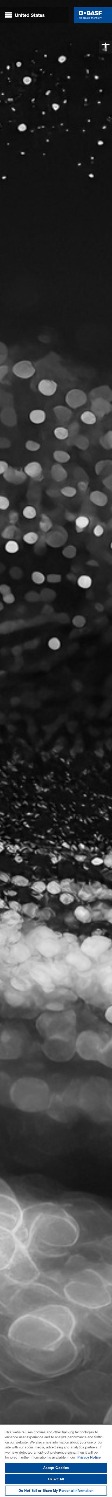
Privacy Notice (89, 1457)
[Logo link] (90, 15)
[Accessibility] (105, 47)
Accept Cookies (56, 1468)
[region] (56, 1460)
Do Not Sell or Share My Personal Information (56, 1490)
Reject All (56, 1479)
